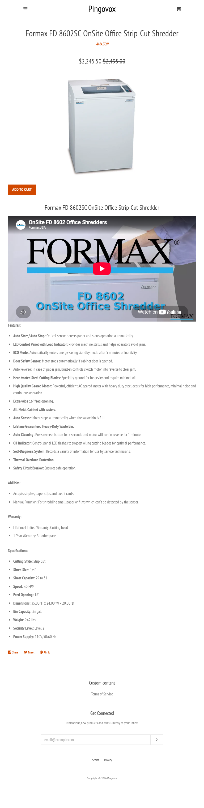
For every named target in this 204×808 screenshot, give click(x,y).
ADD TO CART (22, 189)
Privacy (108, 760)
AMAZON (102, 43)
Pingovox (112, 778)
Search (95, 760)
